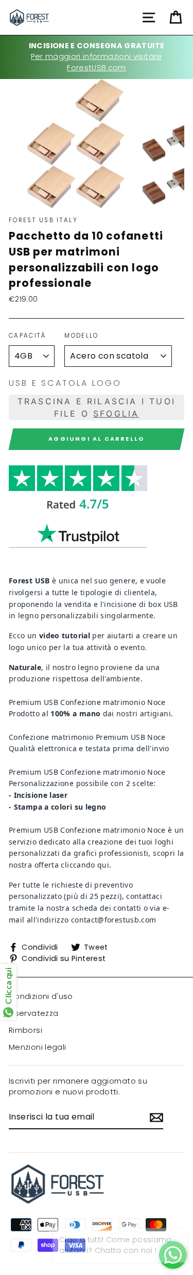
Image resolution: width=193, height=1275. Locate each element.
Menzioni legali (37, 1047)
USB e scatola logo (65, 383)
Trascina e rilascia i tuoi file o (96, 407)
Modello (81, 335)
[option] (96, 57)
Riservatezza (33, 1013)
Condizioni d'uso (41, 996)
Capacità (27, 335)
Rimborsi (25, 1030)
